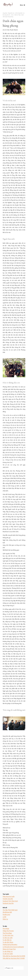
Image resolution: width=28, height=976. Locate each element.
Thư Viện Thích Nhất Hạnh (10, 910)
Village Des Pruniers (8, 931)
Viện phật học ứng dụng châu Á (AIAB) (14, 958)
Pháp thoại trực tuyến (9, 896)
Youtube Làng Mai (8, 899)
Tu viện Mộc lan (7, 940)
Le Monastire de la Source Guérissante (13, 947)
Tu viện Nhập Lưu (8, 951)
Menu (21, 5)
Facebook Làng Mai (8, 903)
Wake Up (5, 919)
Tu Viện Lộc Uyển (7, 937)
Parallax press (6, 914)
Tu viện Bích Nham (8, 942)
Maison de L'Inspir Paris (9, 949)
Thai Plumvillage (7, 933)
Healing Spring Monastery (10, 944)
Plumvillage (6, 928)
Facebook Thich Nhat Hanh (10, 901)
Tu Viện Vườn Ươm (8, 935)
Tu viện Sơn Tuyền (8, 953)
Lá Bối (4, 917)
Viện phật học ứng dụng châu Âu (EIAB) (14, 956)
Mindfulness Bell (7, 912)
